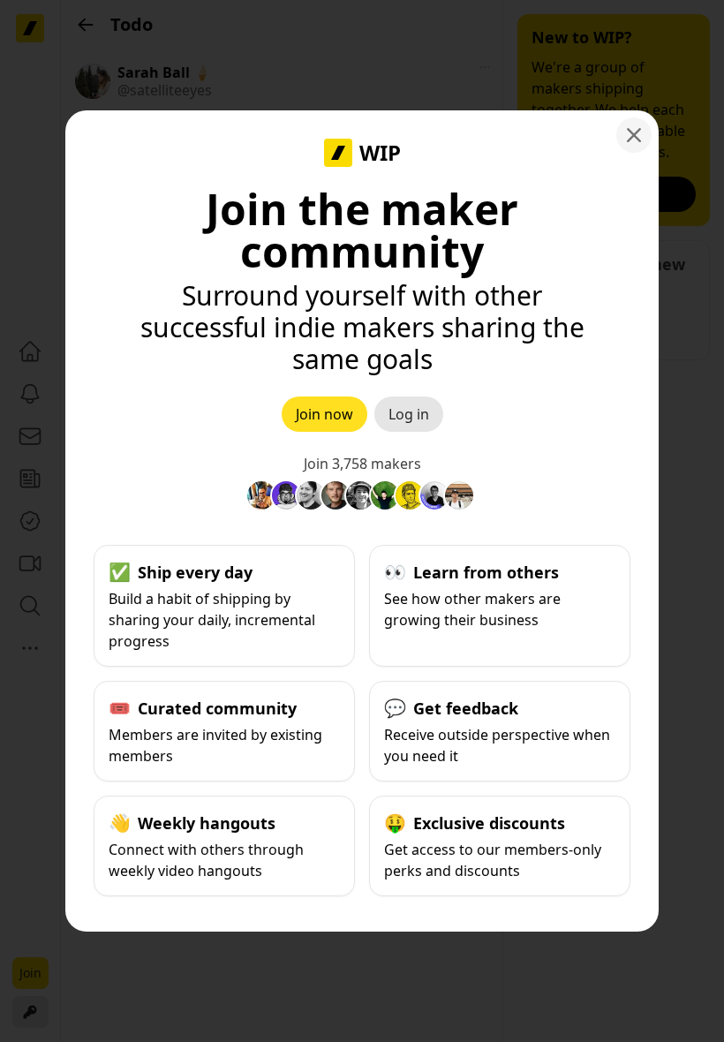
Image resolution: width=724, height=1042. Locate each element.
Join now (324, 414)
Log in (408, 414)
